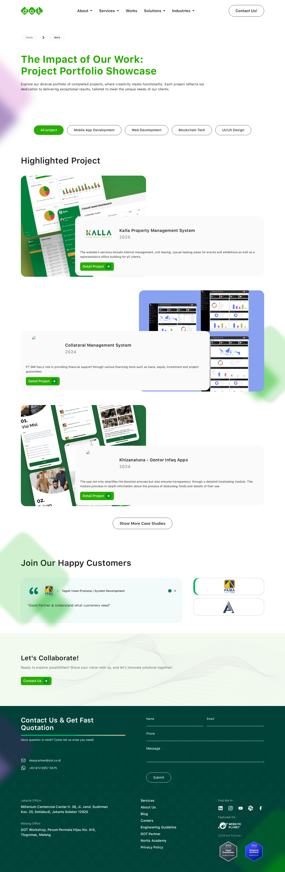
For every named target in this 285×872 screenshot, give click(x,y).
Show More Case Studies (142, 523)
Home (29, 37)
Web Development (146, 130)
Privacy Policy (152, 847)
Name (150, 718)
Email (210, 718)
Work (57, 37)
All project (48, 130)
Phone (150, 733)
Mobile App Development (94, 130)
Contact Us (32, 681)
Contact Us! (246, 11)
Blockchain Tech (192, 130)
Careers (147, 821)
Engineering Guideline (158, 827)
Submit (158, 777)
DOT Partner (151, 834)
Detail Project (93, 266)
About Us (148, 807)
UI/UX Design (233, 130)
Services (147, 801)
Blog (144, 814)
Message (153, 748)
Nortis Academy (153, 841)
